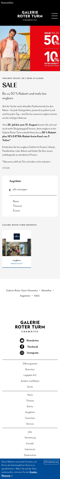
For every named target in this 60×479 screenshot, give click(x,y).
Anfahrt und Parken (30, 381)
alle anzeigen (20, 189)
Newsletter (33, 340)
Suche (30, 386)
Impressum (30, 449)
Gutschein (30, 418)
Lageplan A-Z (30, 375)
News (16, 201)
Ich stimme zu (51, 462)
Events (16, 210)
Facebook (33, 347)
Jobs (30, 431)
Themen (17, 206)
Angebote (15, 181)
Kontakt (30, 443)
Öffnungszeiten (30, 363)
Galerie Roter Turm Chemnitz (30, 16)
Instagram (32, 353)
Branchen (30, 369)
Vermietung (30, 437)
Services (30, 423)
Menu (55, 15)
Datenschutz (30, 455)
